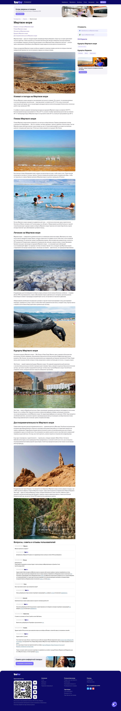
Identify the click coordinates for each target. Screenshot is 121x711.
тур (46, 593)
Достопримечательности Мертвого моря (25, 35)
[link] (20, 14)
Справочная (90, 680)
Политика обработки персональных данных (24, 704)
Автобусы (79, 2)
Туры (97, 2)
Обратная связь (90, 682)
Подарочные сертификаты (70, 680)
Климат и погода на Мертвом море (24, 26)
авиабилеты (64, 593)
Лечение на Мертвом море (21, 31)
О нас (42, 680)
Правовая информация (47, 685)
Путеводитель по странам (70, 685)
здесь (42, 575)
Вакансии (43, 682)
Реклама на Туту (68, 693)
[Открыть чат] (114, 704)
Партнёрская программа (70, 695)
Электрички (91, 2)
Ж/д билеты (72, 2)
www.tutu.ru (37, 702)
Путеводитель (17, 19)
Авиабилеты (65, 2)
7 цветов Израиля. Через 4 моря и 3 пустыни (53, 645)
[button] (92, 30)
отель (52, 593)
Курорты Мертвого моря (21, 33)
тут (71, 573)
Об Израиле (82, 39)
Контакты (43, 684)
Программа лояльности (70, 684)
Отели (85, 2)
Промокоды (67, 682)
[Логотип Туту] (18, 2)
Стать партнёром (68, 691)
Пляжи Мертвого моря (20, 29)
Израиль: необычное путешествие (24, 646)
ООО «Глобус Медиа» (37, 700)
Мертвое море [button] (82, 46)
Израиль (25, 19)
